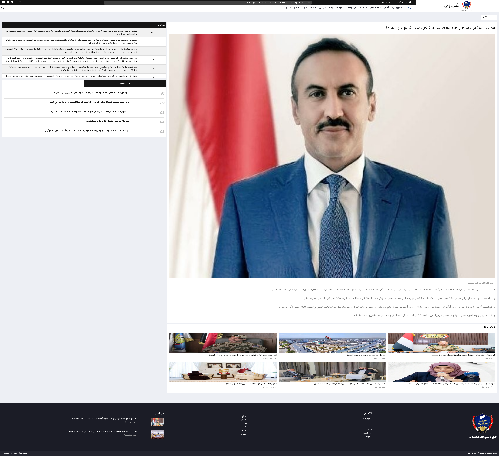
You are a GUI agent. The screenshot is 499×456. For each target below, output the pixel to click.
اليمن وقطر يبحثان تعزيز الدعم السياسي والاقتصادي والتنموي (251, 384)
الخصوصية (23, 453)
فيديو (288, 8)
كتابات (304, 8)
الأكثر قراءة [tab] (125, 84)
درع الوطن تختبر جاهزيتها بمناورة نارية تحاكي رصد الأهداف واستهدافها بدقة (282, 3)
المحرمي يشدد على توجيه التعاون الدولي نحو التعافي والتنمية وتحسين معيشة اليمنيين (350, 384)
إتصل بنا (14, 453)
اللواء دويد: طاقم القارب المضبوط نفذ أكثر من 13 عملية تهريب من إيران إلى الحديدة (243, 355)
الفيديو (243, 434)
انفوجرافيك (397, 8)
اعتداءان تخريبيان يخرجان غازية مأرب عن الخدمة (366, 355)
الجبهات (340, 8)
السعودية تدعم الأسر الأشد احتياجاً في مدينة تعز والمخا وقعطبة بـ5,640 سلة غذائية (90, 112)
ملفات (313, 8)
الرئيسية (408, 8)
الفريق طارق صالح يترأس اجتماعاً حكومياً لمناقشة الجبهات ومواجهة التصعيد (463, 355)
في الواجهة (351, 8)
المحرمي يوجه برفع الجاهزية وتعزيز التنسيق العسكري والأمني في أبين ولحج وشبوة (103, 431)
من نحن (6, 453)
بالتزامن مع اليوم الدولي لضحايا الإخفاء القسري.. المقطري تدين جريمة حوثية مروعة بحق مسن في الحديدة (452, 384)
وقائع (331, 8)
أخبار (387, 8)
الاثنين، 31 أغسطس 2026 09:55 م (395, 3)
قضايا (296, 8)
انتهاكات (363, 8)
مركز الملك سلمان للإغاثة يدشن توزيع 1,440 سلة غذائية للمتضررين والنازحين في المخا (89, 102)
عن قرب (322, 8)
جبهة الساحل (376, 8)
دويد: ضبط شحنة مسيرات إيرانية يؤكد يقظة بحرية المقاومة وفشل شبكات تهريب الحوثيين (87, 131)
